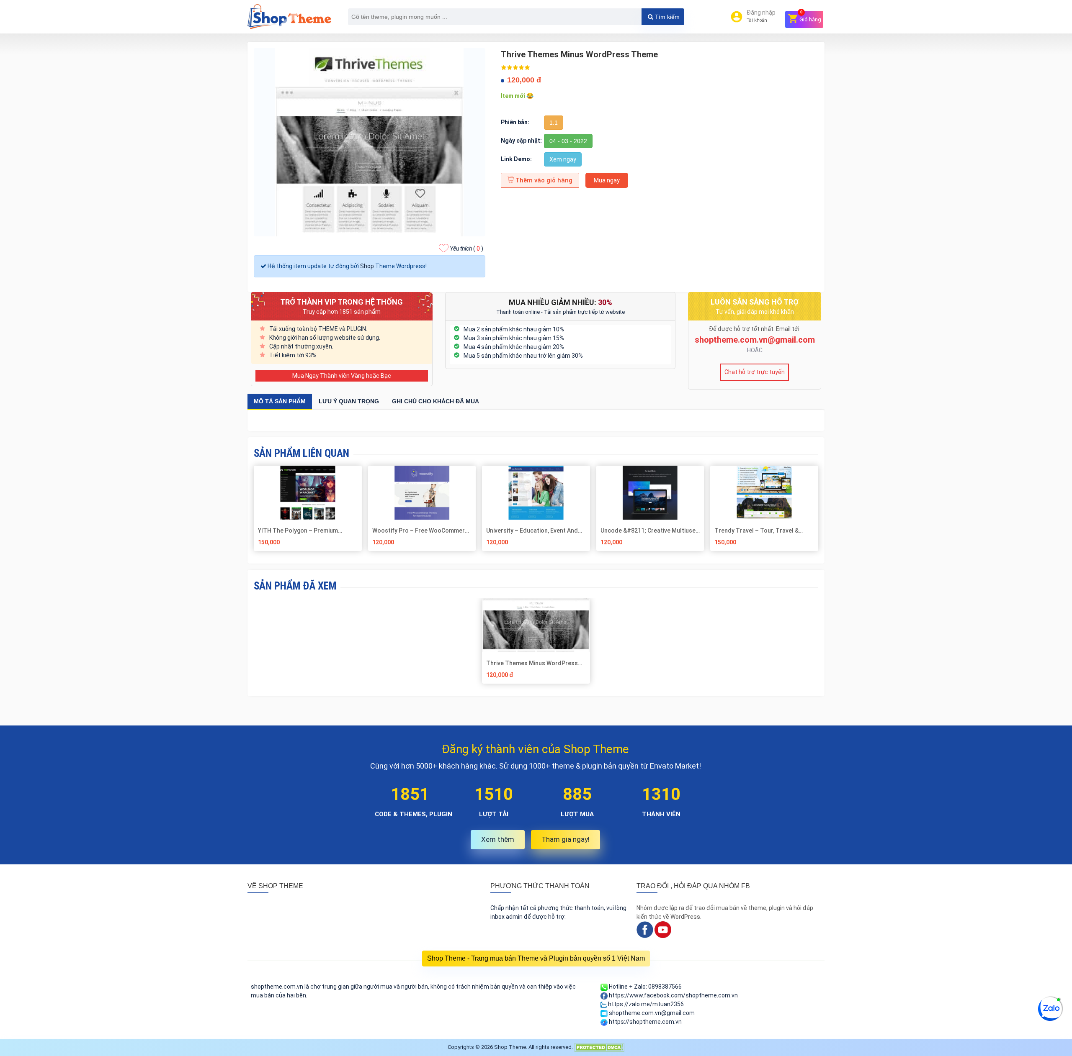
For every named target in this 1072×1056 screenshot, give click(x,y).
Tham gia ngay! (565, 839)
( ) (466, 248)
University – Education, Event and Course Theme (532, 530)
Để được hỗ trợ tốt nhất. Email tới (755, 329)
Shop (367, 266)
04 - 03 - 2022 (568, 141)
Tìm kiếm (666, 16)
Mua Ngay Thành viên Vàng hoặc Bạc (341, 375)
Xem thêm (497, 839)
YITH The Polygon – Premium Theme (298, 530)
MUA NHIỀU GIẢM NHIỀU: (560, 302)
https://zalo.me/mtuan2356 (645, 1004)
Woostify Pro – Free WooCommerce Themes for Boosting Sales (422, 530)
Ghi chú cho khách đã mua (435, 401)
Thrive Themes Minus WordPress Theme (532, 663)
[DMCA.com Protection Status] (599, 1047)
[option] (536, 644)
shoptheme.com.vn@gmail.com (755, 340)
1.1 (553, 122)
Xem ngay (562, 159)
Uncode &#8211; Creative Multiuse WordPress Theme (648, 530)
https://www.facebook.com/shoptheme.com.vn (673, 995)
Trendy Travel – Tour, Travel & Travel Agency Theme (756, 530)
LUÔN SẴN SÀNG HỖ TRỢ (755, 301)
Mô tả (280, 401)
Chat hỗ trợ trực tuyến (754, 372)
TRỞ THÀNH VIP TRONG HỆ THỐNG (341, 301)
